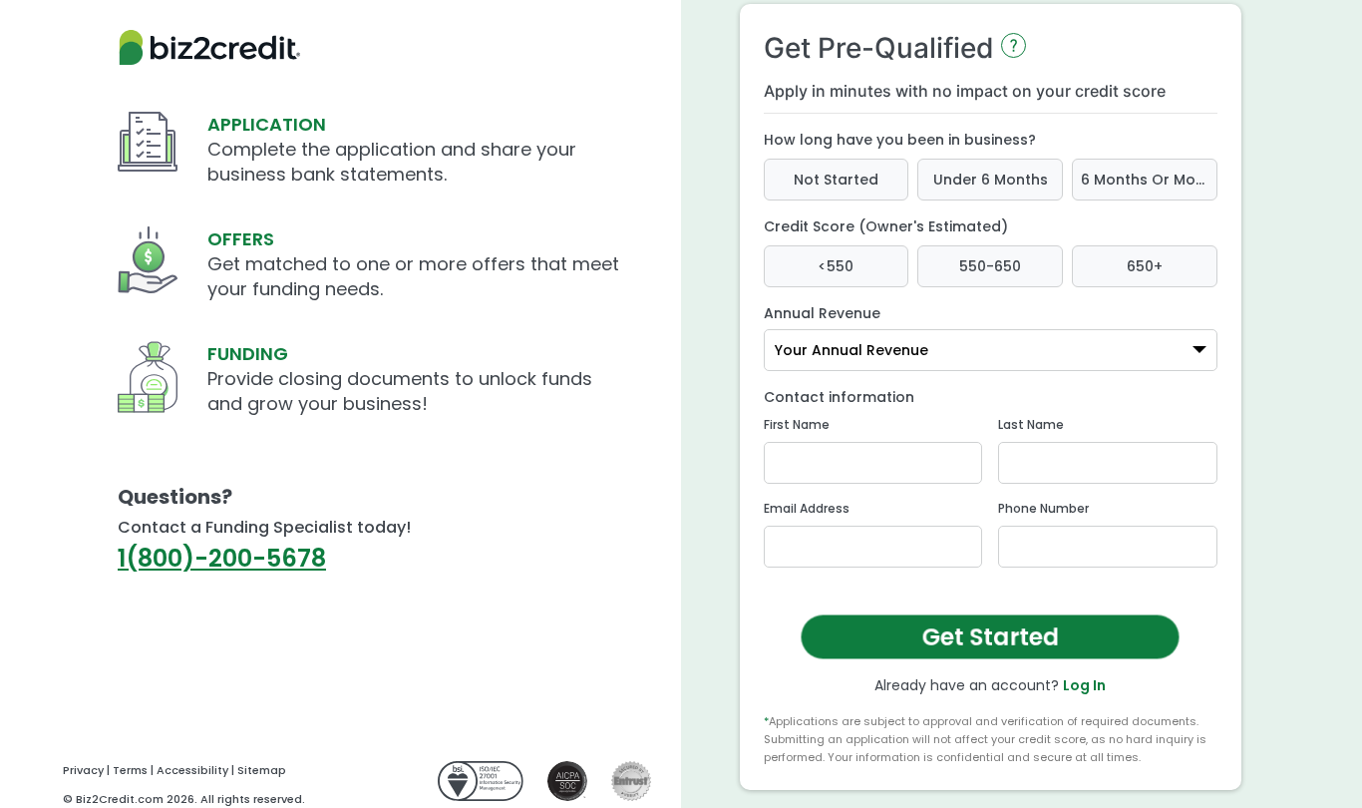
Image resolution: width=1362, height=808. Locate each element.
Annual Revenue (822, 313)
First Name (797, 424)
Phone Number (1043, 508)
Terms (130, 770)
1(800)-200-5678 (222, 558)
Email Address (807, 508)
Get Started (989, 636)
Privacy (83, 770)
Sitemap (261, 770)
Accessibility (192, 770)
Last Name (1031, 424)
